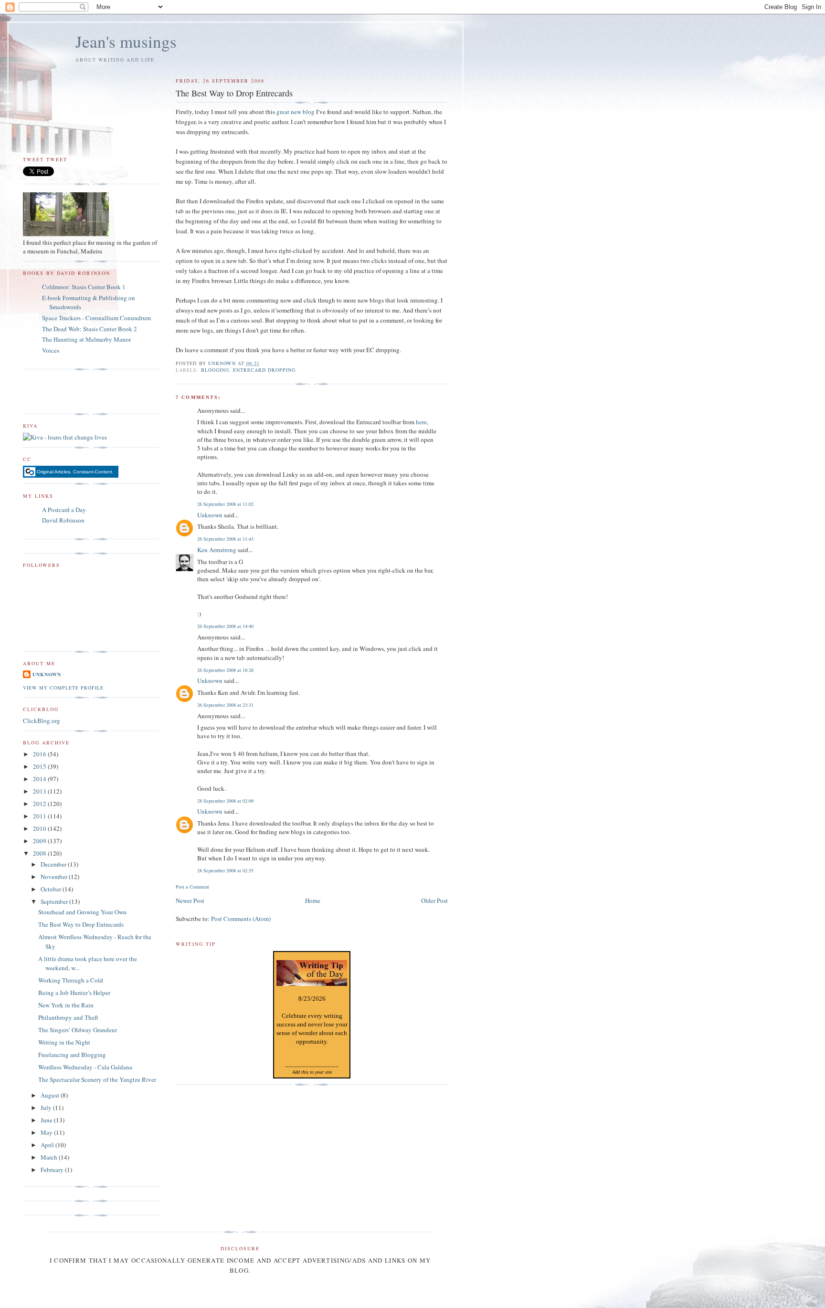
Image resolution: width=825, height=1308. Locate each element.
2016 (40, 754)
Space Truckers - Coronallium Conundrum (96, 318)
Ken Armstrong (216, 549)
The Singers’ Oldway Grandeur (77, 1029)
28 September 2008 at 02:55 (225, 870)
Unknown (209, 515)
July (47, 1107)
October (52, 889)
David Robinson (63, 520)
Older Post (434, 900)
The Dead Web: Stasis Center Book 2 (89, 328)
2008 (40, 853)
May (47, 1132)
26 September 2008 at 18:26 (225, 670)
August (51, 1095)
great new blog (295, 111)
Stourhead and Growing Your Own (82, 912)
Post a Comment (192, 886)
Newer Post (190, 900)
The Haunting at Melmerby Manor (86, 339)
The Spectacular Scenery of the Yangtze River (97, 1079)
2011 (40, 816)
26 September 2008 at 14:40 (225, 626)
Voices (50, 350)
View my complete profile (63, 687)
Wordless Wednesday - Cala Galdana (85, 1067)
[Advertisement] (79, 391)
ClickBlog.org (41, 720)
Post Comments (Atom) (241, 918)
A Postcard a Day (64, 509)
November (55, 876)
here (421, 422)
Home (312, 900)
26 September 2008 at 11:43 (225, 538)
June (47, 1120)
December (54, 864)
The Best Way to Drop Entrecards (81, 924)
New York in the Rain (66, 1005)
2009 (40, 841)
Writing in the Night (64, 1042)
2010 (40, 828)
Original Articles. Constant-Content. (75, 471)
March (50, 1157)
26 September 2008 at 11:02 (225, 504)
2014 (40, 778)
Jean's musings (126, 41)
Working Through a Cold (70, 980)
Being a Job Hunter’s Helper (74, 992)
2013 (40, 791)
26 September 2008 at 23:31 (225, 704)
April (48, 1145)
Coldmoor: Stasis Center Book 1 (84, 287)
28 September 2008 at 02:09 (225, 800)
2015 (40, 766)
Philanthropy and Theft (68, 1017)
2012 (40, 803)
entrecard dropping (264, 369)
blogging (215, 369)
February (53, 1169)
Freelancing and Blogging (72, 1054)
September (55, 901)
